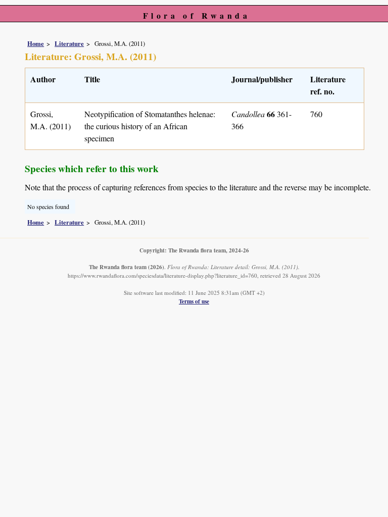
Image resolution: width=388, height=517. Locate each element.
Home (35, 43)
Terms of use (194, 301)
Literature (69, 43)
